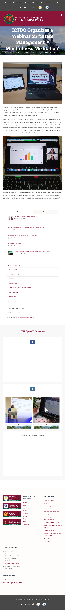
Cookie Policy (34, 599)
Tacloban (26, 524)
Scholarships (11, 279)
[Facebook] (32, 342)
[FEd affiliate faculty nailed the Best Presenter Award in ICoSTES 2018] (10, 252)
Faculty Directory (13, 292)
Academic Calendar (13, 283)
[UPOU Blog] (33, 604)
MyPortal (46, 503)
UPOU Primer (12, 296)
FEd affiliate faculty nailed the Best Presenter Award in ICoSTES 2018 (33, 251)
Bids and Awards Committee (52, 533)
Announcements (49, 519)
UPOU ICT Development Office (25, 317)
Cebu (24, 521)
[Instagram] (32, 389)
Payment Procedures (14, 274)
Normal (5, 583)
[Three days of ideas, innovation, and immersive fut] (19, 410)
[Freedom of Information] (44, 604)
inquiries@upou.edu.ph (12, 563)
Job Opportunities (49, 530)
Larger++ (18, 582)
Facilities (46, 538)
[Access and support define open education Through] (46, 410)
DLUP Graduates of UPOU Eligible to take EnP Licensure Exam (26, 227)
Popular (19, 212)
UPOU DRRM (48, 536)
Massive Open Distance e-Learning (51, 513)
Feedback (47, 599)
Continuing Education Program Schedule (25, 216)
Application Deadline (14, 265)
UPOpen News (12, 301)
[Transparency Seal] (38, 604)
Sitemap (41, 599)
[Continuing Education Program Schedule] (10, 217)
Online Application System (51, 522)
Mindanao (26, 516)
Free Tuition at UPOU (14, 243)
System (25, 502)
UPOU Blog (47, 517)
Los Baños (26, 508)
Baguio (25, 519)
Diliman (25, 505)
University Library (49, 509)
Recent (45, 212)
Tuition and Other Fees (14, 270)
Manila (25, 510)
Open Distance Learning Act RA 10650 (53, 526)
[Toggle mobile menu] (61, 15)
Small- (4, 580)
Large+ (11, 582)
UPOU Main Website (50, 501)
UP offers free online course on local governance (22, 235)
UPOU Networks (49, 506)
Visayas (25, 513)
